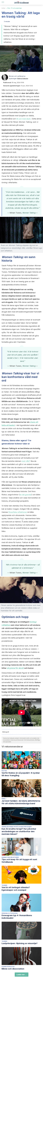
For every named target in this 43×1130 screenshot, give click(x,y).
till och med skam (23, 119)
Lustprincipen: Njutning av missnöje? (20, 943)
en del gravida (25, 495)
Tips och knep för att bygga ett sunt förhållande (19, 860)
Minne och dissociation (13, 969)
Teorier (4, 885)
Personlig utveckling (10, 913)
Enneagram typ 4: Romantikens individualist (17, 916)
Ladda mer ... (21, 975)
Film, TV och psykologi (14, 8)
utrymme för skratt (15, 668)
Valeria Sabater (22, 78)
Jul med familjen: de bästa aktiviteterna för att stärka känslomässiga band (21, 802)
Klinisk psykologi (8, 966)
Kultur (4, 8)
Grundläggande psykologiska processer (17, 826)
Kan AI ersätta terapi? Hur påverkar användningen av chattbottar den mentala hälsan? (19, 831)
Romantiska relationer (10, 857)
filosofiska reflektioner (17, 512)
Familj (4, 798)
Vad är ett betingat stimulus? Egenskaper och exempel (16, 888)
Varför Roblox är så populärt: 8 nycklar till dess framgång (21, 774)
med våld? (26, 461)
